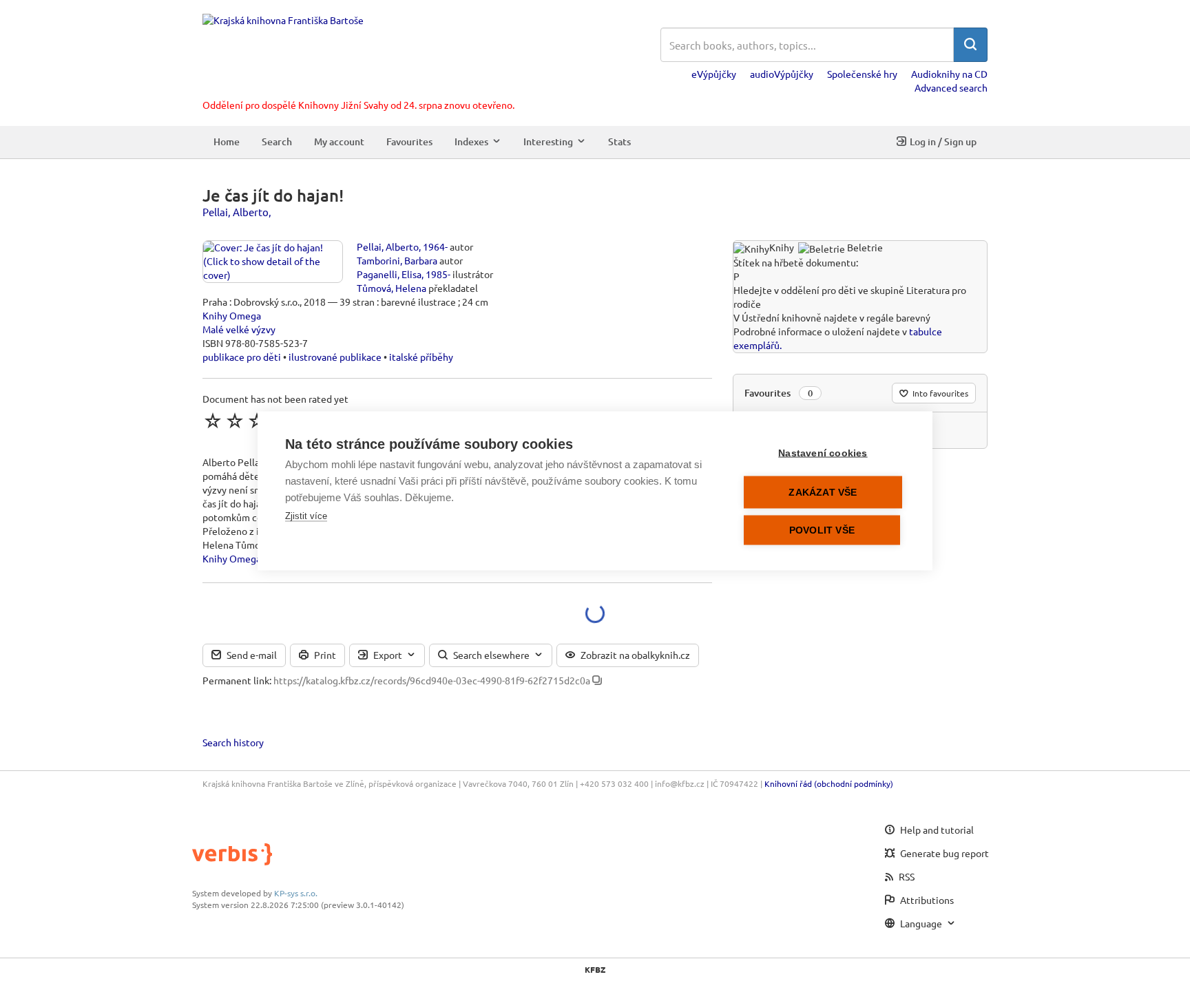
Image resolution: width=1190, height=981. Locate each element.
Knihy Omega (231, 315)
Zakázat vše (823, 492)
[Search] (970, 45)
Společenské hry (862, 73)
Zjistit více (306, 515)
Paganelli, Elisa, (390, 274)
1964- (435, 246)
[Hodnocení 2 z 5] (235, 420)
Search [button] (277, 141)
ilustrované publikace (335, 356)
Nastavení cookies (822, 452)
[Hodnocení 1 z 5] (212, 420)
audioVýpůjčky (781, 73)
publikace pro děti (241, 356)
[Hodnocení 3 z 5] (257, 420)
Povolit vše (822, 530)
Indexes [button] (471, 141)
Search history (233, 742)
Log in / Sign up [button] (943, 141)
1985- (438, 274)
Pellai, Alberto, (236, 211)
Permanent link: (236, 680)
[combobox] (807, 45)
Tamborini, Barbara (397, 260)
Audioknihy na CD (949, 73)
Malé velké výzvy (238, 329)
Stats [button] (619, 141)
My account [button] (339, 141)
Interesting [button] (548, 141)
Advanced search (951, 87)
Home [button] (226, 141)
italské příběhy (421, 356)
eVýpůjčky (713, 73)
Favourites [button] (409, 141)
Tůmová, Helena (391, 288)
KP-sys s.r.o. (295, 892)
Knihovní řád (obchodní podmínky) (828, 783)
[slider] (256, 420)
